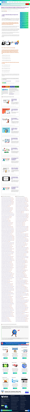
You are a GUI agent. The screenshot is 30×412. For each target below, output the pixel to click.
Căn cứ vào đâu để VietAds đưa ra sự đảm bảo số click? (7, 287)
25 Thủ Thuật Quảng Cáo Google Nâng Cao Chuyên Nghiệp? (22, 281)
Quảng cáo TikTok (23, 377)
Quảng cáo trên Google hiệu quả (23, 397)
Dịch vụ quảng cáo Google (23, 16)
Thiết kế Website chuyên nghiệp (23, 404)
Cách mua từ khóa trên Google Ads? (6, 206)
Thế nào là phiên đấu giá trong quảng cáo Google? (7, 261)
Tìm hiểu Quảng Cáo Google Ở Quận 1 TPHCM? (21, 271)
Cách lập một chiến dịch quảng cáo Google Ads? (7, 297)
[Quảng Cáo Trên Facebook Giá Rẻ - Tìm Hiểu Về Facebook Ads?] (15, 350)
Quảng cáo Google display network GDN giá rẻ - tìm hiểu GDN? (8, 201)
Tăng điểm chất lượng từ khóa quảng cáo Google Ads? (7, 292)
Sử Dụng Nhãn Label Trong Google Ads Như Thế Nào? (7, 307)
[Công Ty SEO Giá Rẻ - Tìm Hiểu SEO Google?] (5, 365)
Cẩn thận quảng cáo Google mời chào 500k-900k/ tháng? (7, 302)
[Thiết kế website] (24, 365)
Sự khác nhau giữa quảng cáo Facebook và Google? (7, 272)
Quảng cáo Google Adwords (24, 18)
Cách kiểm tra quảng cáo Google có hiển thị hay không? (7, 276)
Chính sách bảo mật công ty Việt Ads (14, 404)
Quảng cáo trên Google (5, 347)
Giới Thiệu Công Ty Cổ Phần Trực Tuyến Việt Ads (14, 397)
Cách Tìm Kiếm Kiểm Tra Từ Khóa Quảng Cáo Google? (7, 266)
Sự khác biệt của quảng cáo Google (20, 211)
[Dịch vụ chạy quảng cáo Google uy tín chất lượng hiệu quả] (6, 120)
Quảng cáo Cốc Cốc (4, 377)
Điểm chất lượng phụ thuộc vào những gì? (20, 311)
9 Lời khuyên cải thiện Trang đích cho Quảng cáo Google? (7, 296)
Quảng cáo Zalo (14, 377)
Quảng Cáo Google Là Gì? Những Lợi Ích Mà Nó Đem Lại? (21, 306)
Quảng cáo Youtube (14, 362)
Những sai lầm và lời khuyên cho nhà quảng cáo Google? (21, 297)
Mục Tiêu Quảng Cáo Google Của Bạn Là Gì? (6, 271)
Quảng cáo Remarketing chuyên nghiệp (23, 400)
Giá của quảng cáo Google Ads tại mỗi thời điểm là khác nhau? (22, 216)
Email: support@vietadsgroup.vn (10, 0)
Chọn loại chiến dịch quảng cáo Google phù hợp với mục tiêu (8, 231)
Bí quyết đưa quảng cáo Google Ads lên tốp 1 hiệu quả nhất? (22, 200)
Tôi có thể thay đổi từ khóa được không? (20, 272)
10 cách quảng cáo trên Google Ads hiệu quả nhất (7, 210)
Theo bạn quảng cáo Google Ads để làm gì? (6, 291)
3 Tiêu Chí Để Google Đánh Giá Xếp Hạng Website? (21, 266)
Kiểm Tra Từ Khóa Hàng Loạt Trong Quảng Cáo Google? (21, 317)
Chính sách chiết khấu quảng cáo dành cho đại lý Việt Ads (15, 400)
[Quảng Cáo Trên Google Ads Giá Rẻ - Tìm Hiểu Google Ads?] (5, 350)
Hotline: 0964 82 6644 (4, 0)
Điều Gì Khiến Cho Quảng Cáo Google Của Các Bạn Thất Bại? (8, 267)
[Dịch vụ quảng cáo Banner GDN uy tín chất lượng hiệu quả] (6, 140)
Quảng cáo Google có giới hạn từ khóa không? (6, 211)
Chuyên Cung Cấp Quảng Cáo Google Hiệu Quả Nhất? (21, 282)
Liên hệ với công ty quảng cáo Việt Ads (14, 407)
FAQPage (12, 115)
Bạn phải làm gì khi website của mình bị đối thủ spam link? (22, 287)
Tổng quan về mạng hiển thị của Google (6, 241)
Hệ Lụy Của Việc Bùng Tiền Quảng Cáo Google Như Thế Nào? (8, 251)
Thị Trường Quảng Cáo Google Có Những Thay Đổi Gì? (7, 301)
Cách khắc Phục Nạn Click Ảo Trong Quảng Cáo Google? (7, 226)
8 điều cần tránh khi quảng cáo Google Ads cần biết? (7, 281)
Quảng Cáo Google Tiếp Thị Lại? (5, 317)
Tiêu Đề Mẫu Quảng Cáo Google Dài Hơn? (6, 221)
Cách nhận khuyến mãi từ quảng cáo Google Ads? (21, 237)
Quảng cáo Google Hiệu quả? (19, 296)
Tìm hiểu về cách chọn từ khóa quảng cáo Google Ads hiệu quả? (8, 236)
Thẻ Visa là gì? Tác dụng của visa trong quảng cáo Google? (7, 256)
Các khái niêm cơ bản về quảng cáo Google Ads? (7, 216)
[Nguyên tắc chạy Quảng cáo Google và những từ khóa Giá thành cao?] (10, 42)
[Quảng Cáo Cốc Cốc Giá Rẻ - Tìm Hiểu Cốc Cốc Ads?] (5, 380)
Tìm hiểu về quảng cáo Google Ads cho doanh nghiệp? (14, 100)
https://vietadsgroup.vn (12, 94)
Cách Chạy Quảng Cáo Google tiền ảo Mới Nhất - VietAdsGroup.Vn (14, 188)
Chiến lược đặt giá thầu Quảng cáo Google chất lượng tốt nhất (8, 312)
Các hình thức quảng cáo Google (24, 20)
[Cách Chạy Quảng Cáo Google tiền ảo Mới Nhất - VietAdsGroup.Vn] (6, 188)
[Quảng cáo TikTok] (24, 380)
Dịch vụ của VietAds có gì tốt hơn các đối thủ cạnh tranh (7, 246)
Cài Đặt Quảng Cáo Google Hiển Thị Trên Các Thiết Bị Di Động (14, 178)
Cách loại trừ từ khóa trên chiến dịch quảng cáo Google (7, 257)
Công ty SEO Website (4, 362)
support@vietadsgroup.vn (12, 93)
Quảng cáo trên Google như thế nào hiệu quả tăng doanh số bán (8, 237)
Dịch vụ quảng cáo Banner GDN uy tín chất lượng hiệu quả (14, 139)
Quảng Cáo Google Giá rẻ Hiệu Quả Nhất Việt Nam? (21, 276)
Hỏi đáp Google (22, 27)
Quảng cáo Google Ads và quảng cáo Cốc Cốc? (21, 242)
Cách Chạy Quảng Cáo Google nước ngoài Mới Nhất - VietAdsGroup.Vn (14, 159)
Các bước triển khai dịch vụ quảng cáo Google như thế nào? (14, 110)
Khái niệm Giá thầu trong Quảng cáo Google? (21, 292)
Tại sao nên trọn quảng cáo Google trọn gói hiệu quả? (7, 311)
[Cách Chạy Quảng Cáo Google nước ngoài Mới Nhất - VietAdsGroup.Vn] (6, 159)
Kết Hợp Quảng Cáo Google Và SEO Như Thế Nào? (7, 247)
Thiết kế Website (23, 362)
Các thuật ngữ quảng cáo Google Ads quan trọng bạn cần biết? (8, 316)
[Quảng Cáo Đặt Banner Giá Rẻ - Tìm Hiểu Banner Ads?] (24, 350)
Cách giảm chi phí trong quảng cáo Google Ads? (7, 306)
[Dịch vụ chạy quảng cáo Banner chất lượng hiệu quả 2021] (6, 150)
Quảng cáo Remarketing (24, 347)
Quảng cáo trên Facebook (15, 347)
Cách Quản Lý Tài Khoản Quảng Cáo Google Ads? (21, 231)
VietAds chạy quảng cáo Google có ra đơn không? (7, 262)
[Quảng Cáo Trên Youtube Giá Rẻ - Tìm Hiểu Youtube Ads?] (15, 365)
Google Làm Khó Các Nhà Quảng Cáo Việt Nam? (21, 221)
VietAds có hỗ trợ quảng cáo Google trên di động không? (7, 200)
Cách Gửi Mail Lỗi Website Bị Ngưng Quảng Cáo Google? (21, 302)
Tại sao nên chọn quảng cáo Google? (6, 282)
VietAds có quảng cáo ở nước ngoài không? (6, 205)
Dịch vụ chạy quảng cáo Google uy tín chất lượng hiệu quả (14, 119)
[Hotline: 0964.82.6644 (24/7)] (1, 410)
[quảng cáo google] (15, 343)
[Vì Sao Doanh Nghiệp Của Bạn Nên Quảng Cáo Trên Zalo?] (15, 380)
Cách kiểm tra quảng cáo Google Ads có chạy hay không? (14, 129)
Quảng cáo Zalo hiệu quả (22, 407)
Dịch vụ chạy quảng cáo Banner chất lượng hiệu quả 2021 (14, 149)
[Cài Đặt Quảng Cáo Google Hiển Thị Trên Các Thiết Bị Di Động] (6, 178)
